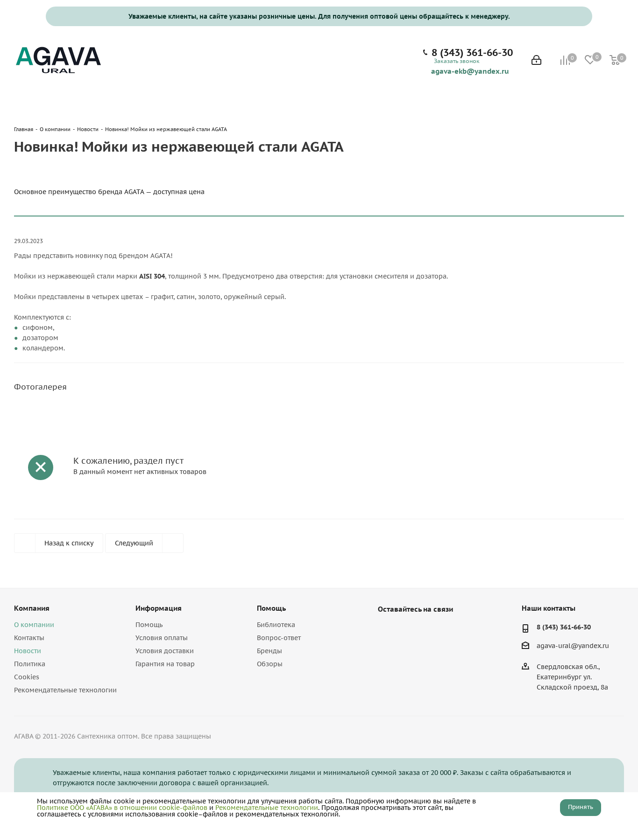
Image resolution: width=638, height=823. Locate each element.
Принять (580, 807)
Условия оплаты (161, 638)
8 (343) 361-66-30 (472, 53)
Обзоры (270, 664)
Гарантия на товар (165, 664)
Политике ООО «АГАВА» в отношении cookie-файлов (122, 807)
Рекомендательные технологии (65, 690)
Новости (27, 651)
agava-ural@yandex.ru (573, 646)
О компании (34, 625)
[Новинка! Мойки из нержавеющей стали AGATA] (90, 417)
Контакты (29, 638)
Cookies (26, 677)
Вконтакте (387, 630)
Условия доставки (164, 651)
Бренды (269, 651)
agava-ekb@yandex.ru (470, 71)
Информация (158, 608)
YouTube (410, 630)
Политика (29, 664)
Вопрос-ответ (279, 638)
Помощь (149, 625)
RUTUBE (434, 630)
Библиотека (276, 625)
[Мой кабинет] (536, 61)
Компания (32, 608)
